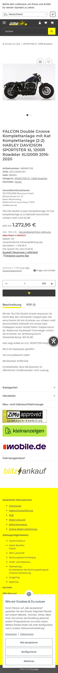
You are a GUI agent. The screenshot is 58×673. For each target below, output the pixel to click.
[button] (40, 23)
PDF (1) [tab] (31, 304)
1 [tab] (27, 115)
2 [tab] (31, 115)
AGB (11, 515)
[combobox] (25, 14)
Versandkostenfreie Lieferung (35, 232)
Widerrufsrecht (17, 519)
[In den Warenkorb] (5, 54)
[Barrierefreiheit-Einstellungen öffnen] (53, 341)
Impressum (11, 634)
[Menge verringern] (6, 283)
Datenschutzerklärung (21, 510)
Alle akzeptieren (29, 642)
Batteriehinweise (18, 524)
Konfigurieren (29, 651)
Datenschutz (27, 634)
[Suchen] (51, 31)
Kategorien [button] (10, 387)
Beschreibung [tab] (12, 304)
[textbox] (25, 14)
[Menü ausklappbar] (4, 21)
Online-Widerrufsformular (23, 529)
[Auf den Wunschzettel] (48, 61)
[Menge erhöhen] (51, 283)
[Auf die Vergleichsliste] (40, 61)
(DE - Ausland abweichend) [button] (16, 269)
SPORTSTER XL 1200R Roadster (31, 178)
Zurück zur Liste (12, 43)
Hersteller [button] (9, 395)
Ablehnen (29, 661)
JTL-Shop (34, 669)
